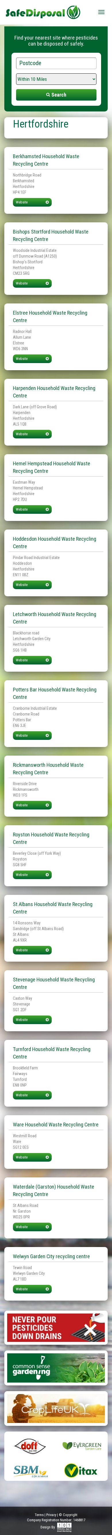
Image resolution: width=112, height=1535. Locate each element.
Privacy (51, 1515)
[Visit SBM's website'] (30, 1470)
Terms (39, 1515)
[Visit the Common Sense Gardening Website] (56, 1367)
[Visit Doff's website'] (30, 1445)
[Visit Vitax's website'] (81, 1470)
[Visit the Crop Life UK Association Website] (56, 1408)
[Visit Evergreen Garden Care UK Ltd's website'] (81, 1445)
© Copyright (68, 1515)
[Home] (43, 10)
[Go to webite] (56, 1327)
